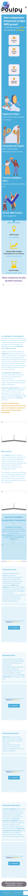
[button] (26, 7)
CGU (16, 893)
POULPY (11, 892)
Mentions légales (21, 893)
